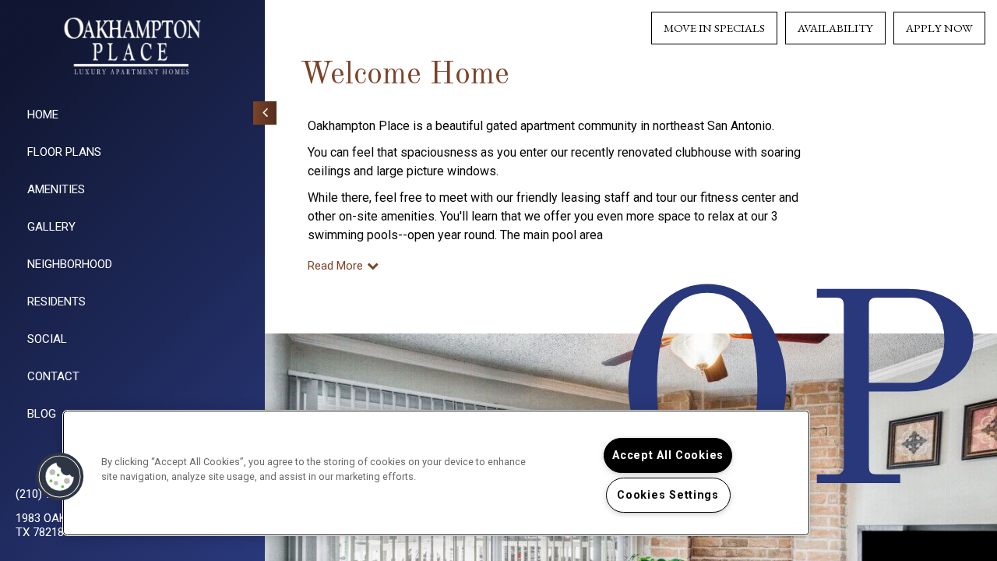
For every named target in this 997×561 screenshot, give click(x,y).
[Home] (132, 46)
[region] (436, 473)
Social (47, 339)
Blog (41, 414)
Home (42, 115)
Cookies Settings (668, 495)
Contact (53, 376)
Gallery (51, 227)
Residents (56, 302)
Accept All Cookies (668, 455)
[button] (60, 477)
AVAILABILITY (835, 27)
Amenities (56, 189)
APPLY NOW (939, 27)
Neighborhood (69, 264)
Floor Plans (64, 152)
